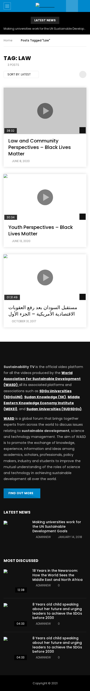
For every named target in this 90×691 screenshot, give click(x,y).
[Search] (84, 6)
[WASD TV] (45, 6)
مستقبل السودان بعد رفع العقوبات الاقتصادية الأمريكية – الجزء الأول (42, 310)
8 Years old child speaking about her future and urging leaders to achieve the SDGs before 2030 (57, 611)
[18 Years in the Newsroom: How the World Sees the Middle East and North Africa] (16, 581)
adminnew (43, 537)
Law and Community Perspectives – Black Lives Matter (39, 147)
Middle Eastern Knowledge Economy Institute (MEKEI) (42, 403)
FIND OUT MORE (20, 493)
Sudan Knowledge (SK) (45, 397)
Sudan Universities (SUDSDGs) (54, 409)
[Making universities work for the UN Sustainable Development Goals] (16, 533)
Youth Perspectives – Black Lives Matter (40, 230)
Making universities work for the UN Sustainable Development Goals (45, 29)
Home (8, 40)
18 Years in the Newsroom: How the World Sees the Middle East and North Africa (57, 575)
